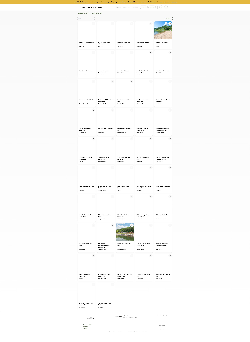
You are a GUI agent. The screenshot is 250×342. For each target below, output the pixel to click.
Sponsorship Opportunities (133, 331)
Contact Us (85, 326)
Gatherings (135, 7)
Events (124, 7)
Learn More (174, 2)
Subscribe (85, 328)
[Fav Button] (93, 23)
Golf (129, 7)
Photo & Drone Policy (122, 331)
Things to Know (144, 331)
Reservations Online (87, 324)
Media (162, 327)
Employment (162, 325)
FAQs (109, 331)
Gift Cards (114, 331)
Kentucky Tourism (126, 315)
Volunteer (162, 329)
